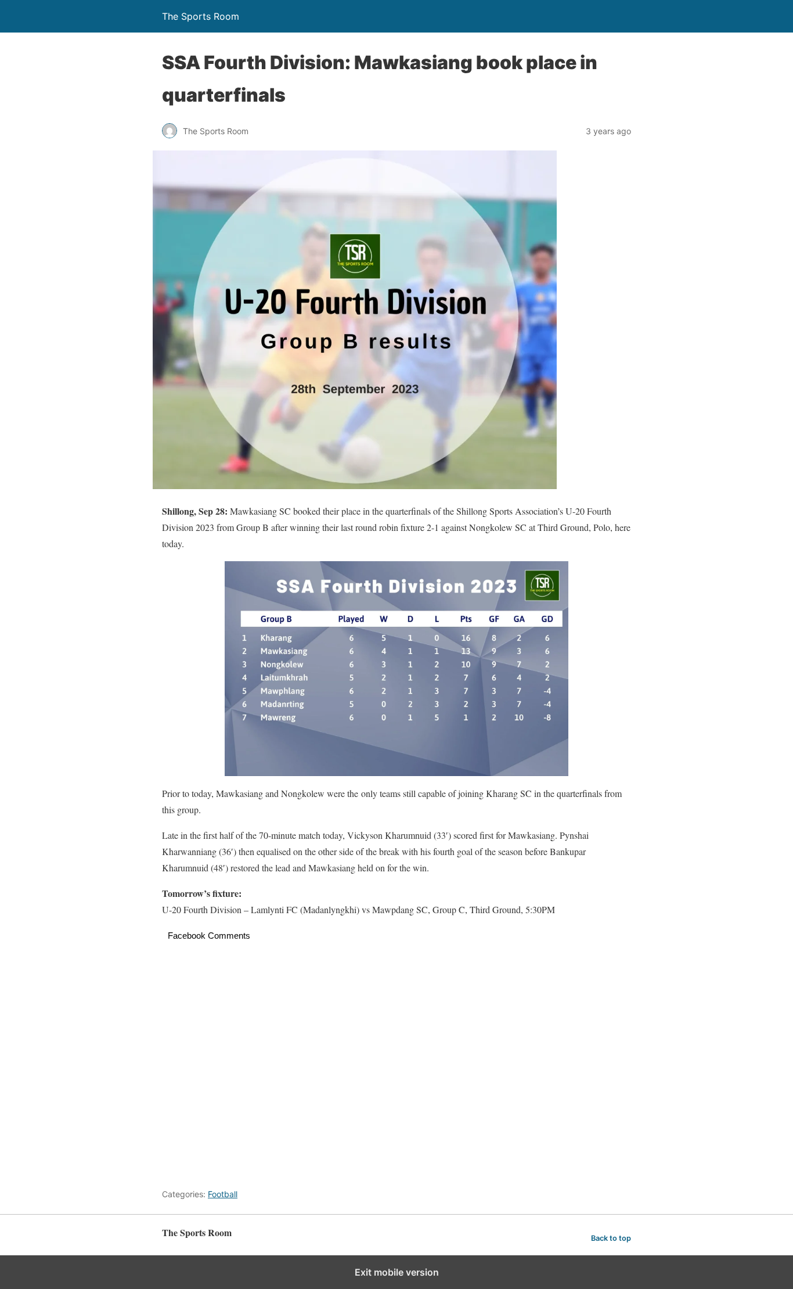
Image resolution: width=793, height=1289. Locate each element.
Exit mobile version (397, 1272)
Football (222, 1194)
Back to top (611, 1238)
